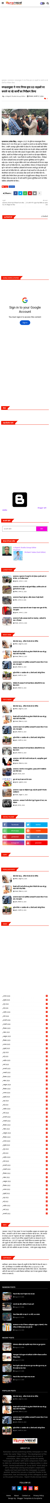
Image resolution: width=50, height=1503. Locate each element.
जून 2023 (25, 1149)
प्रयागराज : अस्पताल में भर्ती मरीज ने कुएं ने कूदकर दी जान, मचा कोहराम (30, 801)
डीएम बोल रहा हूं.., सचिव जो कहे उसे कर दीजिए (25, 641)
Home (8, 1495)
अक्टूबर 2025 (25, 1036)
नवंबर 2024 (25, 1080)
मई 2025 (25, 1056)
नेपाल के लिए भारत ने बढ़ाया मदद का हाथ (24, 1294)
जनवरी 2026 (25, 1024)
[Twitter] (20, 193)
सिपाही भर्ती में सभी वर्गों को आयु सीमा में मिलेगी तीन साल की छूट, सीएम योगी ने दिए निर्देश (30, 653)
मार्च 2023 (25, 1161)
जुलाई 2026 (25, 1000)
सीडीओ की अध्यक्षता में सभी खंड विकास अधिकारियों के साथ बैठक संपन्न (29, 684)
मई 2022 (25, 1201)
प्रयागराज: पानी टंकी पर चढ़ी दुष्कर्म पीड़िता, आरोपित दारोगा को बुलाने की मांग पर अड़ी (29, 588)
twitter (38, 824)
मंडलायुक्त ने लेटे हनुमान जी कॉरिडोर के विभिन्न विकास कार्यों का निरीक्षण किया (30, 1356)
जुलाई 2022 (25, 1193)
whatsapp (15, 831)
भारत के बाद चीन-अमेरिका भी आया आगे (23, 1304)
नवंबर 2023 (25, 1129)
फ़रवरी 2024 (25, 1117)
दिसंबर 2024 (25, 1077)
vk (38, 837)
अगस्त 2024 (25, 1093)
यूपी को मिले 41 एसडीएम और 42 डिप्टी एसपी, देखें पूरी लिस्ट (29, 672)
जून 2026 (25, 1004)
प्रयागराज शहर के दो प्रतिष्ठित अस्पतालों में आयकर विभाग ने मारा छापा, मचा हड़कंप (30, 663)
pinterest (15, 837)
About (16, 1495)
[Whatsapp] (25, 193)
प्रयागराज (11, 80)
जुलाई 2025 (25, 1048)
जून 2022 (25, 1197)
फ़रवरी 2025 (25, 1068)
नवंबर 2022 (25, 1177)
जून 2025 (25, 1052)
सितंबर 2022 (25, 1185)
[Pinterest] (30, 193)
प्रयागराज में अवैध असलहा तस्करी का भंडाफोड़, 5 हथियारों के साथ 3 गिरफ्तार (29, 619)
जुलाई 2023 (25, 1145)
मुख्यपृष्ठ (4, 80)
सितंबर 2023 (25, 1137)
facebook (15, 824)
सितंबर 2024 (25, 1089)
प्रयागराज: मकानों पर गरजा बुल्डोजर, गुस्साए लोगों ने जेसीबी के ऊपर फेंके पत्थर (29, 770)
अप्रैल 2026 (25, 1012)
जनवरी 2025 (25, 1072)
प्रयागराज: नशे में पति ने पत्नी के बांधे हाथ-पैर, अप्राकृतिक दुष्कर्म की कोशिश (30, 759)
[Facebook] (15, 193)
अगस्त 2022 (25, 1189)
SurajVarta (38, 1498)
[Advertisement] (25, 34)
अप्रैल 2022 (25, 1205)
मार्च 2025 (25, 1064)
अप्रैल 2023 (25, 1157)
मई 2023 (25, 1153)
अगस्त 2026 (25, 996)
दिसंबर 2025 (25, 1028)
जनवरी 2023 (25, 1169)
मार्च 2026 (25, 1016)
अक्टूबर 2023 (25, 1133)
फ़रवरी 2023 (25, 1165)
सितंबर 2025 (25, 1040)
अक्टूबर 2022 (25, 1181)
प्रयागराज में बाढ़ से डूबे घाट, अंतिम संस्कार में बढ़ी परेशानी (28, 597)
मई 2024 (25, 1105)
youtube (38, 843)
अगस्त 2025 (25, 1044)
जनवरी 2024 (25, 1121)
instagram (15, 843)
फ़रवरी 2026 (25, 1020)
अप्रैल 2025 (25, 1060)
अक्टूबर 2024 (25, 1085)
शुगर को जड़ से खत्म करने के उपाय (22, 779)
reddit (38, 831)
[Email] (35, 193)
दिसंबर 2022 (25, 1173)
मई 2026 (25, 1008)
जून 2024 (25, 1101)
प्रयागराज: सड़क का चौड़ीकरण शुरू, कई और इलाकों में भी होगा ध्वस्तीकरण (30, 791)
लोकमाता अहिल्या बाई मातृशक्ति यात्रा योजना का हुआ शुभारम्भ (29, 1344)
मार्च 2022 (25, 1209)
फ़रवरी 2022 (25, 1214)
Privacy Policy (38, 1495)
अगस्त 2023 (25, 1141)
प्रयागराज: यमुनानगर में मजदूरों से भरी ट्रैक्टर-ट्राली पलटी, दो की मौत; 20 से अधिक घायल (29, 577)
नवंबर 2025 (25, 1032)
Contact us (26, 1495)
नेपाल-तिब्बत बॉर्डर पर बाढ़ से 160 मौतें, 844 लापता (26, 1314)
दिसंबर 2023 (25, 1125)
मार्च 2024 (25, 1113)
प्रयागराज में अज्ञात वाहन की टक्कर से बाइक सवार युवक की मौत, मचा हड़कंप (30, 609)
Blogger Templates (24, 1498)
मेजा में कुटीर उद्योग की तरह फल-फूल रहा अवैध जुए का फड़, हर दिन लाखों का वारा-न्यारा (29, 1367)
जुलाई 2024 (25, 1097)
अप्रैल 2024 (25, 1109)
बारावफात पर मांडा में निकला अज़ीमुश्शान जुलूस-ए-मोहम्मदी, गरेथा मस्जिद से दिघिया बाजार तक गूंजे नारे (30, 1326)
